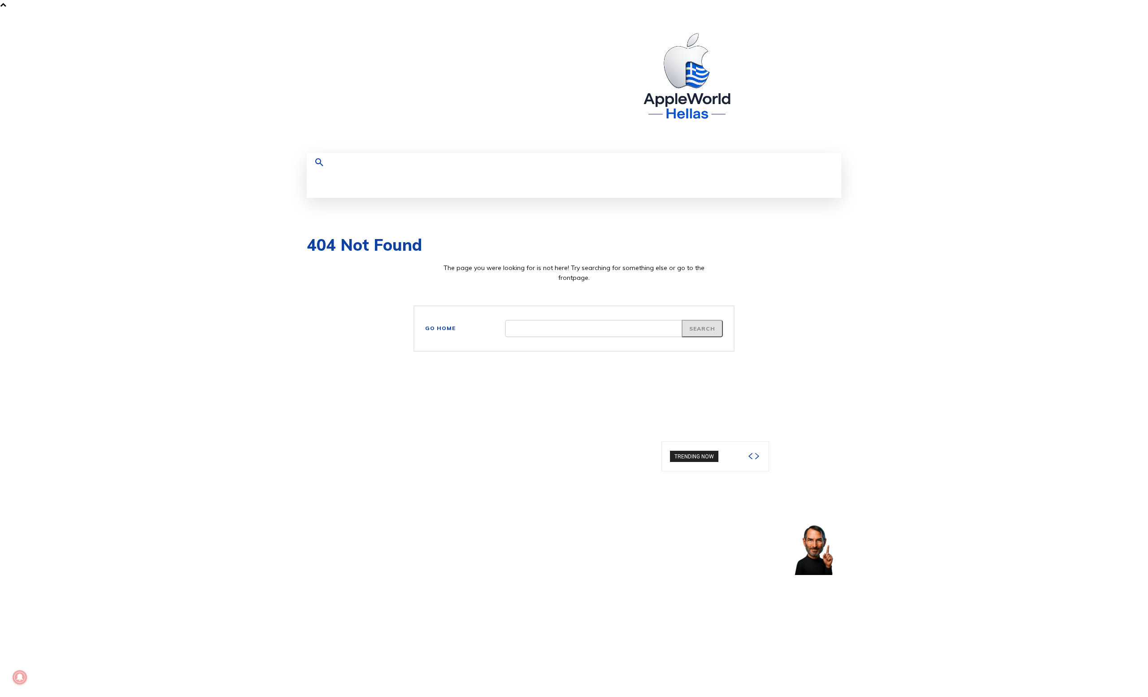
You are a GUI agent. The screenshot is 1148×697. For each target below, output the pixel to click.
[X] (826, 73)
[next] (757, 456)
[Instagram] (793, 73)
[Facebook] (776, 73)
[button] (319, 163)
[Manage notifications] (20, 677)
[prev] (750, 456)
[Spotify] (810, 73)
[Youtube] (776, 89)
